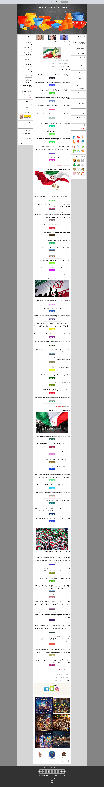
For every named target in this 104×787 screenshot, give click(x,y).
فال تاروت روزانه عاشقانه (27, 67)
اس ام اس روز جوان (81, 53)
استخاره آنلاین (57, 2)
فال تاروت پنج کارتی (27, 54)
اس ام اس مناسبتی (64, 2)
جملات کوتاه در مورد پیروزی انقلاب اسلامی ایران (60, 63)
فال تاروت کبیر (28, 42)
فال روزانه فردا (28, 141)
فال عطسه (29, 126)
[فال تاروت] (61, 706)
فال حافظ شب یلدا (28, 110)
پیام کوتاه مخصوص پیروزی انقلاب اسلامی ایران (60, 65)
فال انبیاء (82, 68)
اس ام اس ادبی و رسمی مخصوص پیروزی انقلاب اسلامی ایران (58, 66)
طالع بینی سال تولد (81, 177)
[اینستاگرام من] (55, 771)
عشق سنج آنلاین (81, 121)
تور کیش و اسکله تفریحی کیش (26, 91)
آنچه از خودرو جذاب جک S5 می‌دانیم (27, 85)
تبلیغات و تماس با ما (50, 2)
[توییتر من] (49, 771)
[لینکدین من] (39, 771)
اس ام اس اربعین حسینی (64, 676)
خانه (84, 2)
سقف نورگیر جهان (28, 89)
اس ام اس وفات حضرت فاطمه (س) (62, 674)
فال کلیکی (82, 113)
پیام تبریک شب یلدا (28, 112)
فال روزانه (70, 2)
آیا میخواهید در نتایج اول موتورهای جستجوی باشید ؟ (26, 94)
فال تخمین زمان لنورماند (27, 133)
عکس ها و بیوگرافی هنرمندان (26, 143)
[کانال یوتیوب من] (42, 771)
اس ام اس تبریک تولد (80, 40)
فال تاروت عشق (28, 64)
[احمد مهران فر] (64, 37)
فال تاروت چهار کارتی (27, 52)
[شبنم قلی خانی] (40, 37)
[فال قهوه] (61, 723)
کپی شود (52, 78)
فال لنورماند (29, 138)
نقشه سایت (48, 778)
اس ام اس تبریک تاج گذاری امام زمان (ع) (61, 677)
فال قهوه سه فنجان (81, 78)
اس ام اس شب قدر (81, 46)
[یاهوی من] (64, 771)
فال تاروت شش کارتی (27, 57)
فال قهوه (82, 76)
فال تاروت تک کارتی (27, 47)
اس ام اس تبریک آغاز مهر (80, 48)
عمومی (63, 761)
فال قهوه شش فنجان (80, 81)
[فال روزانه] (44, 706)
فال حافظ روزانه (28, 107)
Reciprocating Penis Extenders (27, 83)
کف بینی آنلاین (81, 88)
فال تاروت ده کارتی (28, 62)
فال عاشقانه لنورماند (27, 136)
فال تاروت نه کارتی (28, 59)
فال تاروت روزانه (28, 40)
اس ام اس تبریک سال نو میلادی (63, 679)
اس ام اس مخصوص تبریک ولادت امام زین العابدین (60, 680)
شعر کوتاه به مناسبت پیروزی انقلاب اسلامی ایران (60, 62)
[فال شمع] (44, 723)
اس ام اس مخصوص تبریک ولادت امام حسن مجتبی (79, 42)
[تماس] (52, 771)
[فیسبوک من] (58, 771)
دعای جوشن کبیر (81, 103)
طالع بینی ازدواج (81, 96)
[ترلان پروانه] (52, 37)
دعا (83, 106)
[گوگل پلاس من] (46, 771)
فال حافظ (80, 2)
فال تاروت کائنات (28, 45)
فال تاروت (75, 2)
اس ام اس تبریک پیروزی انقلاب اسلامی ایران (52, 7)
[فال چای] (61, 740)
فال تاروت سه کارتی (27, 49)
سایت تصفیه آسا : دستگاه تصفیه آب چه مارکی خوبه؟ (26, 79)
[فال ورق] (44, 740)
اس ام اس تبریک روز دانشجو (63, 673)
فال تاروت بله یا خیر (27, 69)
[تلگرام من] (61, 771)
